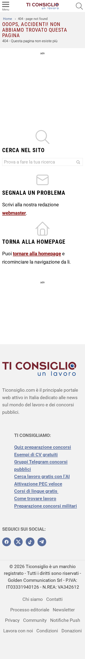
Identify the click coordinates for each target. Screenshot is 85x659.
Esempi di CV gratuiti (36, 454)
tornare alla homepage (37, 253)
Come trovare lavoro (35, 498)
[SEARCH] (79, 6)
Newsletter (64, 609)
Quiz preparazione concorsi (42, 447)
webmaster (14, 213)
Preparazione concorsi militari (45, 506)
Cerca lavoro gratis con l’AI (42, 476)
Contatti (54, 599)
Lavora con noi (18, 630)
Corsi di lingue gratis (36, 491)
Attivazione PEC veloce (38, 484)
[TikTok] (30, 541)
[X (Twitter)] (18, 541)
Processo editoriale (29, 609)
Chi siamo (32, 599)
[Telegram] (41, 541)
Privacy (12, 620)
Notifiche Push (65, 620)
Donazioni (71, 630)
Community (35, 620)
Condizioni (47, 630)
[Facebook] (6, 541)
